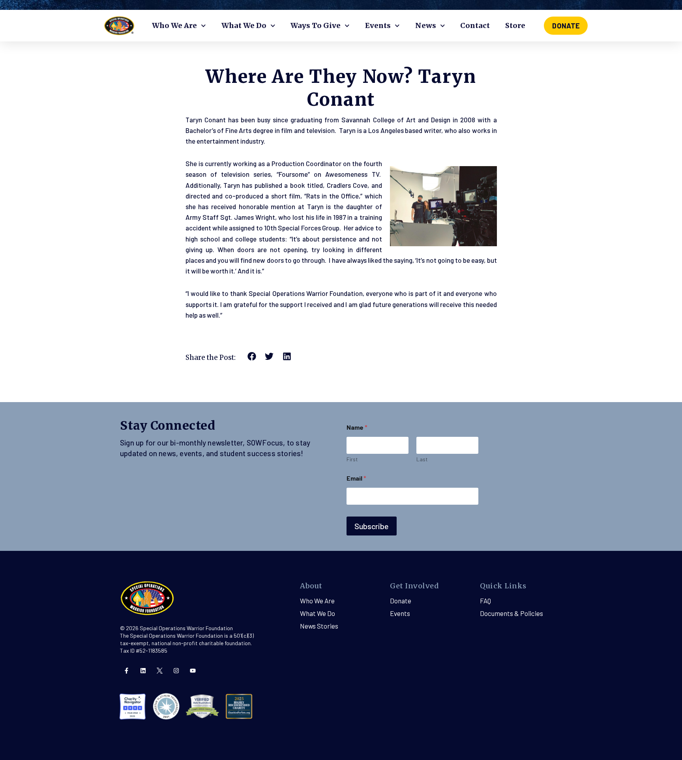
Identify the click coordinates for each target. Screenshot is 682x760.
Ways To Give (315, 25)
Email (356, 478)
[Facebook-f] (126, 670)
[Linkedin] (143, 670)
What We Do (243, 25)
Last (422, 459)
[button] (252, 356)
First (352, 459)
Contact (475, 25)
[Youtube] (192, 670)
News (425, 25)
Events (378, 25)
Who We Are (174, 25)
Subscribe (371, 526)
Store (515, 25)
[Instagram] (176, 670)
